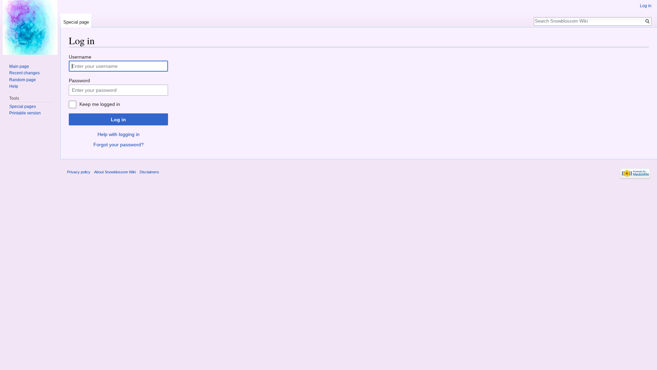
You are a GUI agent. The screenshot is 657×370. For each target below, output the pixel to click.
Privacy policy (78, 172)
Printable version (25, 113)
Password (79, 80)
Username (80, 57)
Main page (19, 66)
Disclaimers (149, 172)
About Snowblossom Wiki (115, 172)
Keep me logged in (99, 104)
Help (13, 86)
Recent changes (24, 73)
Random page (22, 79)
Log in (118, 119)
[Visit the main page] (30, 27)
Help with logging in (119, 134)
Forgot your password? (118, 144)
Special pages (22, 106)
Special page (76, 22)
